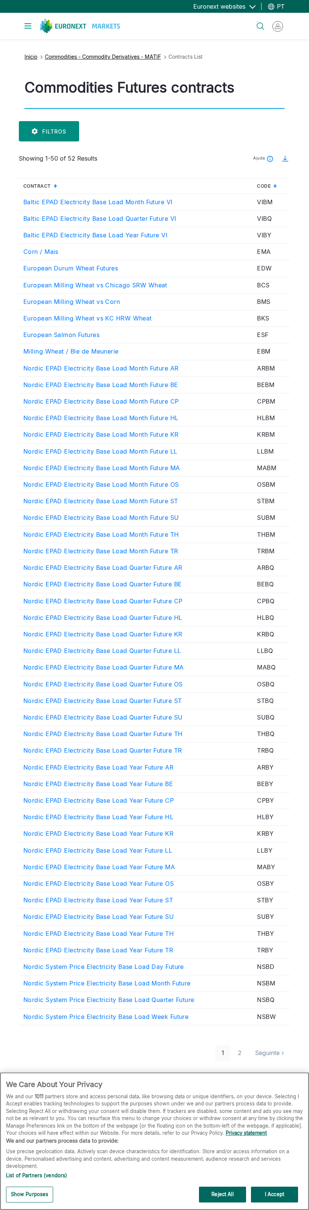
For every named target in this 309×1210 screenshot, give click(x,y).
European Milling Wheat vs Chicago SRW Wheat (95, 285)
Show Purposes (30, 1194)
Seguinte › (272, 1053)
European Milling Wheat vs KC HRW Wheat (87, 318)
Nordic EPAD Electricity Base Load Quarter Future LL (102, 650)
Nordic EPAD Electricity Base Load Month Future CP (101, 401)
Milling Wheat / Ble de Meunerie (71, 351)
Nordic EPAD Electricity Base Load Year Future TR (98, 950)
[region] (154, 1141)
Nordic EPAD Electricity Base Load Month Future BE (100, 385)
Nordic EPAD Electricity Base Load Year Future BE (98, 784)
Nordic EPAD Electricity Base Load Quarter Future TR (102, 750)
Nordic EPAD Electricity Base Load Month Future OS (101, 484)
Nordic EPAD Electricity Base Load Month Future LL (100, 451)
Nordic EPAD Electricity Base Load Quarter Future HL (102, 617)
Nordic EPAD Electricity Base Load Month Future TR (100, 551)
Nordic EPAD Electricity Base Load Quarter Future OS (102, 684)
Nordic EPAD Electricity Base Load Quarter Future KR (102, 634)
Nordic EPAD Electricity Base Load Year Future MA (99, 867)
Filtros (54, 131)
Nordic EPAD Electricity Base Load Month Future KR (101, 434)
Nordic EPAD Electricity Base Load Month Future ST (100, 501)
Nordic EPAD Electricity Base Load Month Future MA (101, 468)
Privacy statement (246, 1133)
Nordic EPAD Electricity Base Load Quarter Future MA (103, 667)
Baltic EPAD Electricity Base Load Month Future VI (98, 202)
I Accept (274, 1194)
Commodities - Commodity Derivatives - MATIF (103, 56)
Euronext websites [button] (220, 6)
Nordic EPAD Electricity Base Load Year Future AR (98, 767)
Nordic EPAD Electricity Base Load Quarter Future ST (102, 700)
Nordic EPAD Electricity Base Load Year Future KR (98, 833)
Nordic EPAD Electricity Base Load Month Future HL (101, 418)
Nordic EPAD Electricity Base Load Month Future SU (101, 517)
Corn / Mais (40, 251)
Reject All (222, 1194)
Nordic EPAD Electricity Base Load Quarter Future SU (102, 717)
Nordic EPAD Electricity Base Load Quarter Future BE (102, 584)
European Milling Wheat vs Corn (71, 301)
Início (30, 56)
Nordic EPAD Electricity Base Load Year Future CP (98, 800)
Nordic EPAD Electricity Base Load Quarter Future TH (102, 734)
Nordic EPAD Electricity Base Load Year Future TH (98, 933)
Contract (53, 186)
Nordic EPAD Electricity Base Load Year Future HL (98, 817)
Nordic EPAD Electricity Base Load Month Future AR (101, 368)
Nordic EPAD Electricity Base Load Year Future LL (97, 850)
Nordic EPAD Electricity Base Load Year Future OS (98, 883)
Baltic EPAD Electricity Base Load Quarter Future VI (99, 218)
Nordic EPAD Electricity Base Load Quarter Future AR (102, 567)
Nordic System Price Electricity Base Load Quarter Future (108, 1000)
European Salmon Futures (61, 335)
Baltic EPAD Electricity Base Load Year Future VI (95, 235)
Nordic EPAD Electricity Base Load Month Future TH (101, 534)
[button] (282, 158)
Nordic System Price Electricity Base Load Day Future (103, 966)
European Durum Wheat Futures (70, 268)
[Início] (80, 26)
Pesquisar (257, 21)
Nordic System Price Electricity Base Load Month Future (107, 983)
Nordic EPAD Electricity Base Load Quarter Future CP (102, 601)
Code (273, 186)
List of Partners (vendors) (36, 1175)
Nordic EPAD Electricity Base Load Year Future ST (98, 900)
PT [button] (280, 6)
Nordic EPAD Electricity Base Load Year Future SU (98, 916)
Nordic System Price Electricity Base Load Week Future (105, 1016)
